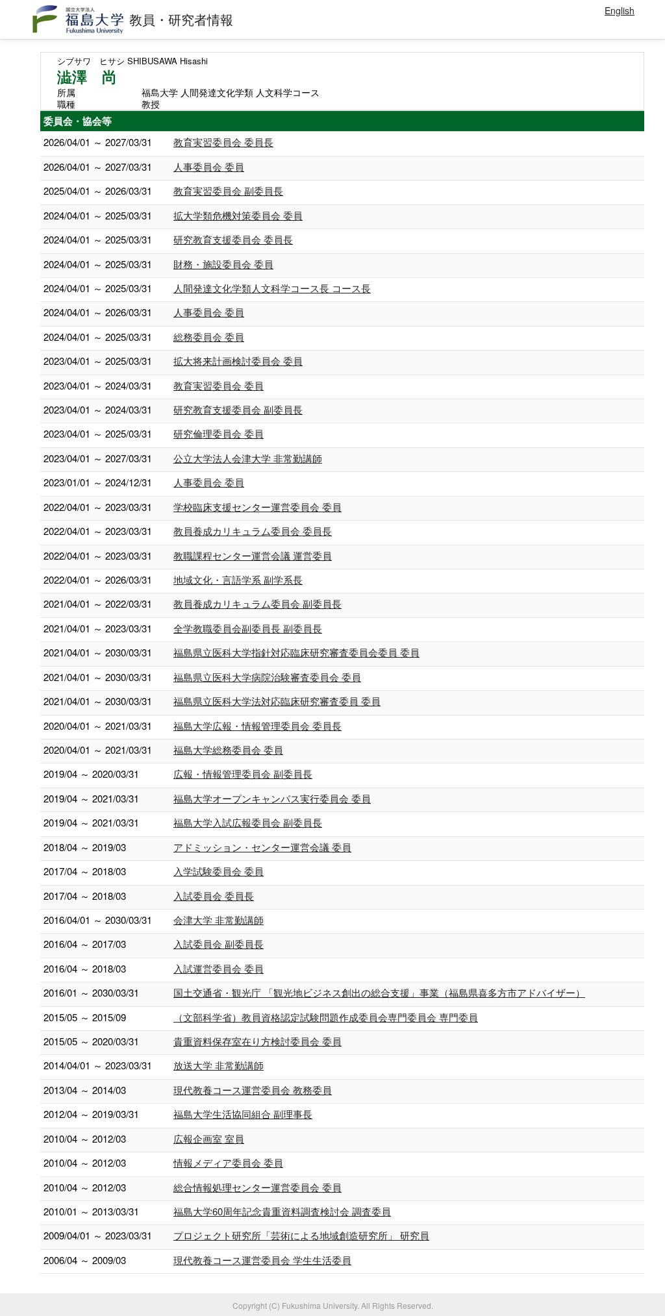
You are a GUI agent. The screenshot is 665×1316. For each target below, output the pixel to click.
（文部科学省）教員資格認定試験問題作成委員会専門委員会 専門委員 (325, 1017)
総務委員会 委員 (208, 336)
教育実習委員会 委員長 (223, 142)
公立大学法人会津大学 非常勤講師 (247, 458)
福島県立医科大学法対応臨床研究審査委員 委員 (277, 701)
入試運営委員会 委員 (218, 968)
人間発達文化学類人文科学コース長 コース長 (272, 288)
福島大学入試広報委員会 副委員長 (247, 822)
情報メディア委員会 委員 (228, 1162)
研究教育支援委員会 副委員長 (238, 409)
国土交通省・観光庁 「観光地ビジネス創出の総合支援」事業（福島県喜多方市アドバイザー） (379, 992)
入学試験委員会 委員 (218, 871)
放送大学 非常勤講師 (218, 1065)
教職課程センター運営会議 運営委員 (252, 555)
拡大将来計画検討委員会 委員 (238, 360)
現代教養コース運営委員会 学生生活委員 (262, 1260)
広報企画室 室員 (208, 1138)
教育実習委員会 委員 (218, 385)
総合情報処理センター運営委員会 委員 (257, 1187)
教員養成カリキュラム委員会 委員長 (252, 531)
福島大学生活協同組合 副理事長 (242, 1114)
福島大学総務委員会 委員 (228, 749)
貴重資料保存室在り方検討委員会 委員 (257, 1041)
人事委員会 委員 (208, 166)
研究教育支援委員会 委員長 (233, 239)
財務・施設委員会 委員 (223, 264)
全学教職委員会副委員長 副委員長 (247, 628)
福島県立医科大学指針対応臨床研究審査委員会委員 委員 (296, 652)
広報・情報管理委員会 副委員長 (242, 773)
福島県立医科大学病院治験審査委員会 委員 (267, 677)
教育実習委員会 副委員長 (228, 190)
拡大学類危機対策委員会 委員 (238, 215)
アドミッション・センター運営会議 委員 (262, 847)
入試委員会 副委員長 (218, 943)
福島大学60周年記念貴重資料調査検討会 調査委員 (282, 1211)
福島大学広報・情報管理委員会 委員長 (257, 725)
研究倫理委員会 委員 (218, 433)
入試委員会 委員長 (213, 895)
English (619, 10)
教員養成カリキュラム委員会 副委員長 (257, 603)
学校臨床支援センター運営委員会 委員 (257, 507)
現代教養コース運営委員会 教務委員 (252, 1090)
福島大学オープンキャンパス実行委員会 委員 (272, 798)
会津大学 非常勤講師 (218, 919)
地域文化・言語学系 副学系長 (238, 579)
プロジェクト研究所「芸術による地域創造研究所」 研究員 (301, 1235)
